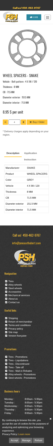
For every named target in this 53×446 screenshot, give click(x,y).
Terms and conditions (19, 325)
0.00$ (35, 17)
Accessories (14, 292)
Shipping (12, 318)
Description (12, 153)
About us (12, 299)
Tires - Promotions (17, 357)
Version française (16, 335)
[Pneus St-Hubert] (10, 17)
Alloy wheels (14, 285)
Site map (12, 332)
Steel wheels (14, 288)
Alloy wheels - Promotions (21, 374)
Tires (10, 281)
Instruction (30, 159)
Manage (26, 440)
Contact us (13, 302)
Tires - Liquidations (17, 360)
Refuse (38, 440)
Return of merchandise (19, 321)
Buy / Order (39, 122)
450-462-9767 (31, 235)
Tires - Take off (15, 367)
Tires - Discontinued (18, 364)
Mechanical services (18, 295)
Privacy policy (15, 328)
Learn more (24, 434)
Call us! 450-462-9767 (26, 7)
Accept (14, 440)
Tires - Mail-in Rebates (19, 371)
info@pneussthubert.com (26, 243)
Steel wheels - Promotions (21, 378)
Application (30, 153)
